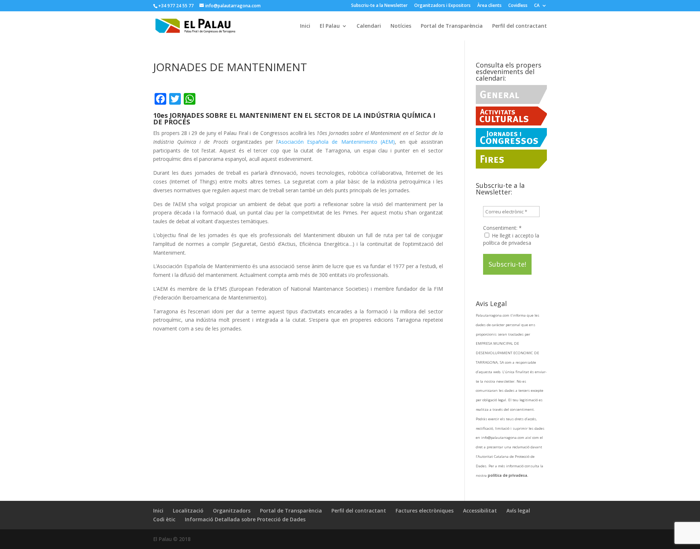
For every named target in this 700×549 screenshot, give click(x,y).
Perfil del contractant (519, 26)
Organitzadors (231, 510)
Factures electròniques (425, 510)
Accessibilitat (480, 510)
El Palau (330, 26)
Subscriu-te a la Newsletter (379, 5)
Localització (188, 510)
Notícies (400, 26)
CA (537, 5)
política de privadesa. (508, 475)
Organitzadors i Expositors (442, 5)
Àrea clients (489, 5)
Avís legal (518, 510)
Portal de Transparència (452, 26)
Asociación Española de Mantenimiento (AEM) (336, 141)
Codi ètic (164, 519)
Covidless (518, 5)
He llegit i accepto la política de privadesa (511, 239)
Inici (305, 26)
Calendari (369, 26)
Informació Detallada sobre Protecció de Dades (245, 519)
